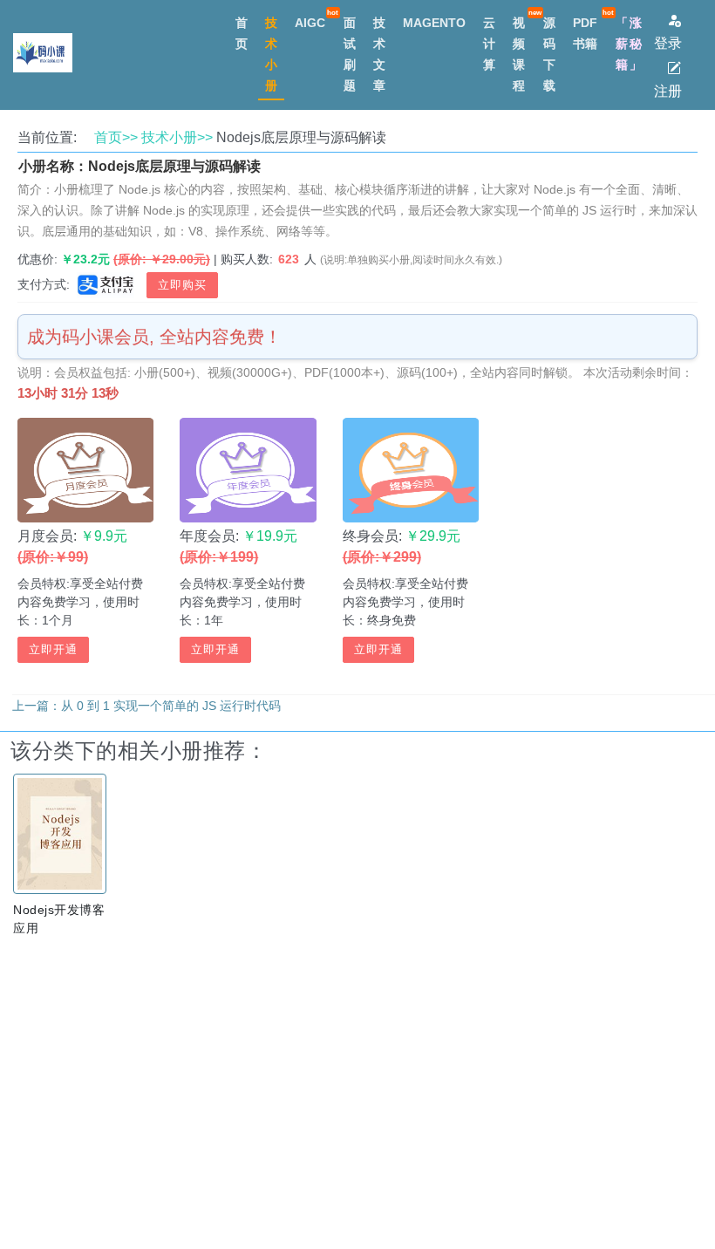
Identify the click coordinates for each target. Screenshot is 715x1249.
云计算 (489, 44)
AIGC (310, 23)
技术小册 (271, 54)
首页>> (116, 137)
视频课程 (519, 54)
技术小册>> (177, 137)
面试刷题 (350, 54)
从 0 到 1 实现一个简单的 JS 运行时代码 (171, 706)
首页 (241, 33)
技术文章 (379, 54)
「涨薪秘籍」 (630, 44)
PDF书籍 (585, 33)
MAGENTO (434, 23)
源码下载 (549, 54)
